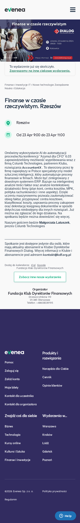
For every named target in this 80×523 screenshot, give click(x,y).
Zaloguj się (11, 371)
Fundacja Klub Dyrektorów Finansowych (40, 293)
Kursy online (12, 443)
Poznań (47, 460)
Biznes (9, 426)
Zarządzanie (62, 84)
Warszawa (49, 426)
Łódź (45, 443)
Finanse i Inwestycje (16, 84)
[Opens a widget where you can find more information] (65, 516)
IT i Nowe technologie (41, 84)
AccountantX (31, 167)
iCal (33, 265)
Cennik (46, 377)
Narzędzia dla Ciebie (55, 369)
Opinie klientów (52, 385)
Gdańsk (47, 451)
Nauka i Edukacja (15, 88)
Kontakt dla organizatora (21, 404)
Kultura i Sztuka (15, 451)
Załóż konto (12, 379)
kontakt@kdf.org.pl (57, 255)
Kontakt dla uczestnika (19, 396)
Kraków (47, 435)
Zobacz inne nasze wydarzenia (40, 277)
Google (41, 265)
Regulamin (11, 499)
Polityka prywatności (54, 491)
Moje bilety (11, 387)
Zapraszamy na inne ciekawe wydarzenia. (40, 70)
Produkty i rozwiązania (51, 355)
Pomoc (9, 362)
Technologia (12, 435)
